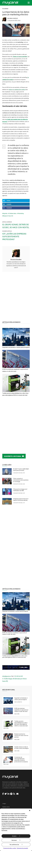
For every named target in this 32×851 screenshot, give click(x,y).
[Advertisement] (16, 297)
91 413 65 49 (18, 676)
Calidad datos (12, 213)
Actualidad (5, 8)
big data (5, 213)
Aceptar (14, 836)
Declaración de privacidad (22, 848)
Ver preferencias (14, 844)
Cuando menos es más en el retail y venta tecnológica (21, 747)
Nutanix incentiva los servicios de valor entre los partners (21, 735)
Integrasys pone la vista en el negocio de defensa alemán (20, 499)
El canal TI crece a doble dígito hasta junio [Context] (21, 469)
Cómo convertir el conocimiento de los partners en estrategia (20, 480)
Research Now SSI (8, 216)
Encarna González (16, 259)
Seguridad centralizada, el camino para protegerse (20, 698)
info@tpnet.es (6, 676)
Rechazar (14, 840)
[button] (29, 810)
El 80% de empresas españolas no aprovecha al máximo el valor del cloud (21, 710)
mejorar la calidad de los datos (17, 89)
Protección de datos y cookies (9, 848)
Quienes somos (6, 806)
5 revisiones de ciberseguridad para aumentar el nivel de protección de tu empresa (21, 760)
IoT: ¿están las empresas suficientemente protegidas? (14, 236)
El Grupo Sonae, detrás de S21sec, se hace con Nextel (15, 226)
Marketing (21, 213)
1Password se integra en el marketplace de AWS (20, 489)
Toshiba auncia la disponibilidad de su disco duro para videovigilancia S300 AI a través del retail (20, 723)
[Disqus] (16, 423)
